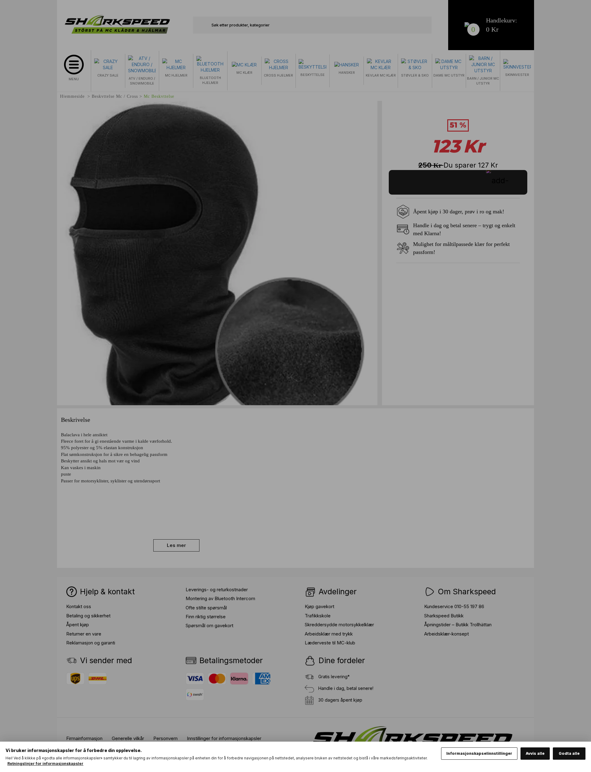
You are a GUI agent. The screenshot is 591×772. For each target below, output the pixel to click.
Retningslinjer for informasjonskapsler (45, 763)
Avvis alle (535, 753)
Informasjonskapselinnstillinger (479, 753)
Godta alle (569, 753)
